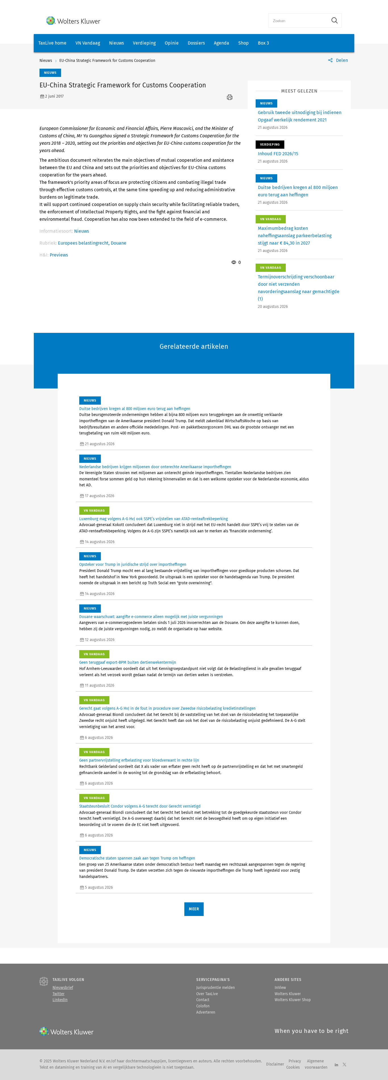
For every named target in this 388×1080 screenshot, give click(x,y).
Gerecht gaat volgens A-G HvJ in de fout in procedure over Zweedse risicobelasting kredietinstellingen (167, 708)
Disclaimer (275, 1064)
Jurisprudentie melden (215, 988)
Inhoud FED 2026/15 (278, 153)
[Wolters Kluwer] (73, 20)
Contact (202, 1000)
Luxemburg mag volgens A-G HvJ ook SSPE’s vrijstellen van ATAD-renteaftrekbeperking (153, 519)
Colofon (203, 1006)
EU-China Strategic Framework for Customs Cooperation (107, 60)
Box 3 (263, 43)
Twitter (58, 994)
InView (280, 988)
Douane (118, 243)
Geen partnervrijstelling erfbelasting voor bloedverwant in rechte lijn (139, 760)
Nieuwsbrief (63, 988)
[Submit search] (334, 20)
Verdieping (144, 43)
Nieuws (116, 43)
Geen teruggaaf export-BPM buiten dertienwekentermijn (127, 662)
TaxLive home (52, 43)
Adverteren (205, 1012)
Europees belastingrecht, (84, 243)
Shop (243, 43)
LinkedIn (60, 1000)
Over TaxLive (207, 994)
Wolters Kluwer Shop (293, 1000)
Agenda (221, 43)
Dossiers (196, 43)
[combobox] (298, 20)
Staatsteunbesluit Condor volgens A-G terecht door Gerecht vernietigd (140, 806)
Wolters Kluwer (288, 994)
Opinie (172, 43)
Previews (59, 255)
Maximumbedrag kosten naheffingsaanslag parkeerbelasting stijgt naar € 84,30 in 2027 (294, 236)
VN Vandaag (88, 43)
